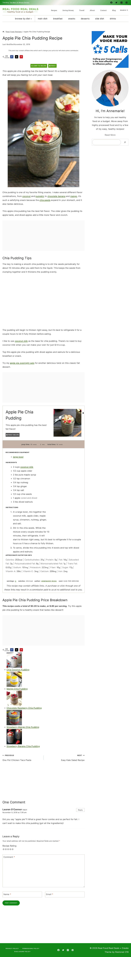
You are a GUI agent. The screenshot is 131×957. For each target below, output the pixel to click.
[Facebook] (111, 3)
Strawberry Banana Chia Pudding (23, 746)
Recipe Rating (9, 846)
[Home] (3, 32)
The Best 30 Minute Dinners (19, 2)
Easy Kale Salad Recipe (73, 757)
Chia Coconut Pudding (18, 669)
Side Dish (99, 18)
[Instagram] (121, 3)
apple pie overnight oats (22, 363)
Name (7, 894)
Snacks (71, 18)
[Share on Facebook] (11, 56)
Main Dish (42, 18)
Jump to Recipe (39, 66)
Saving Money (68, 10)
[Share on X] (16, 56)
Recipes (54, 10)
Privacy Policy (12, 948)
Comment (9, 857)
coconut (26, 196)
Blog (114, 10)
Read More (110, 135)
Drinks (113, 18)
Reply (80, 810)
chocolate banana (56, 196)
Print (53, 66)
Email (49, 894)
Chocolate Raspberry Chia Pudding (24, 708)
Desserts (85, 18)
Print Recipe (13, 435)
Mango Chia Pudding (17, 689)
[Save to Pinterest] (21, 56)
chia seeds (45, 200)
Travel (81, 10)
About (92, 10)
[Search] (125, 142)
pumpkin (40, 196)
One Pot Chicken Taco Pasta (16, 757)
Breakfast (58, 18)
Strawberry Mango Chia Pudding (23, 727)
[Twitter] (116, 3)
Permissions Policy (30, 948)
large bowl (18, 457)
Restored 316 (122, 952)
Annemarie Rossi (49, 581)
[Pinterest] (126, 3)
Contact (103, 10)
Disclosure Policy (22, 951)
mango (73, 196)
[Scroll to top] (126, 949)
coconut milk (21, 341)
